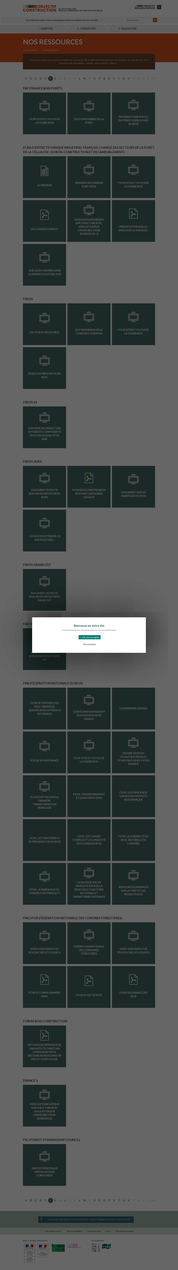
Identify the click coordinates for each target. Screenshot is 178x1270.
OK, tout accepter (90, 637)
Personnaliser (89, 644)
